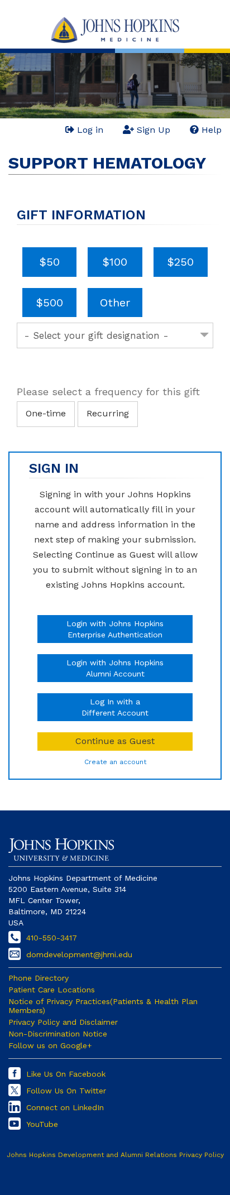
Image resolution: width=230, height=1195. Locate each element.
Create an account (115, 762)
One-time (46, 413)
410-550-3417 (51, 937)
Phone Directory (38, 977)
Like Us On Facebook (66, 1073)
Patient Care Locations (51, 989)
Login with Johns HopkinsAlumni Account (115, 668)
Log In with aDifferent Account (115, 707)
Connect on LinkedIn (65, 1107)
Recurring (108, 413)
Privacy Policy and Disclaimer (63, 1022)
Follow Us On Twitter (66, 1090)
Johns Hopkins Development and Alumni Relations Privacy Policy (115, 1155)
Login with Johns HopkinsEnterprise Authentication (115, 629)
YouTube (42, 1124)
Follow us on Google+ (50, 1045)
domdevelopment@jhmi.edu (79, 954)
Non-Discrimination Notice (57, 1033)
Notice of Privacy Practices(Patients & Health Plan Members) (103, 1006)
